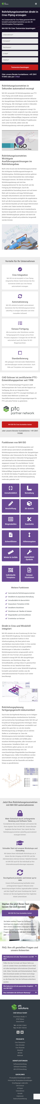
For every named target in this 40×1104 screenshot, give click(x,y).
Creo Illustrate (20, 1047)
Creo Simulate (20, 1045)
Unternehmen (20, 1091)
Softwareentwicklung (20, 1064)
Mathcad (20, 1055)
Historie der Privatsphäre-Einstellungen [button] (20, 1080)
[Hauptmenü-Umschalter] (36, 4)
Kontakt (20, 1093)
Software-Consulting (20, 1066)
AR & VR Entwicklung (20, 1069)
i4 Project (20, 1088)
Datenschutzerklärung (20, 1098)
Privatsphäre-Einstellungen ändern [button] (20, 1078)
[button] (20, 140)
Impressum (20, 1096)
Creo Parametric (20, 1042)
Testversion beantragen (20, 67)
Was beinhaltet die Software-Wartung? (17, 993)
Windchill (20, 1050)
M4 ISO (20, 1053)
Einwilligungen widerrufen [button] (20, 1083)
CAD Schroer (20, 1085)
